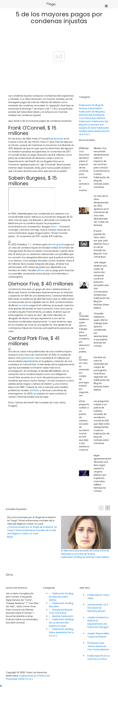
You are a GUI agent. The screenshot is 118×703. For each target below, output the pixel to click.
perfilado (34, 390)
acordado (23, 305)
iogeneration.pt (28, 675)
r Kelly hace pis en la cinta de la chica (98, 657)
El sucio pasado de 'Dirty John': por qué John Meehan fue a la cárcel (101, 239)
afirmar (41, 270)
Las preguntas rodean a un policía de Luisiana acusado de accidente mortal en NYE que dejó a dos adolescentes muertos (102, 416)
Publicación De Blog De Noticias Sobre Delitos (91, 107)
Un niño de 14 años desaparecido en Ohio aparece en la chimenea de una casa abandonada (101, 207)
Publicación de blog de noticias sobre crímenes (101, 182)
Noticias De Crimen (100, 344)
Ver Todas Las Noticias (101, 223)
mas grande (57, 244)
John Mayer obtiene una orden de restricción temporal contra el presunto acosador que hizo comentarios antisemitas (101, 278)
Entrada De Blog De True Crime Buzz (91, 116)
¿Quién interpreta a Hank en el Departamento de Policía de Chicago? (98, 622)
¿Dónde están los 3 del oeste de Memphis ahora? (97, 608)
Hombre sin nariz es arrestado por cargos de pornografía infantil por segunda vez (101, 367)
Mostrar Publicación (61, 616)
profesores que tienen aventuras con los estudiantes (98, 646)
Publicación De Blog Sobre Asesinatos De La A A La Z (94, 131)
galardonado (28, 358)
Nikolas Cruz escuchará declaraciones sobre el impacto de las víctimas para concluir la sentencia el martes (101, 161)
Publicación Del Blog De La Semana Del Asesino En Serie (93, 124)
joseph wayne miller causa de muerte (98, 635)
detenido (58, 138)
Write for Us (25, 678)
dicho (54, 226)
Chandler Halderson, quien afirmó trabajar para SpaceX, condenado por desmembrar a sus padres (101, 326)
